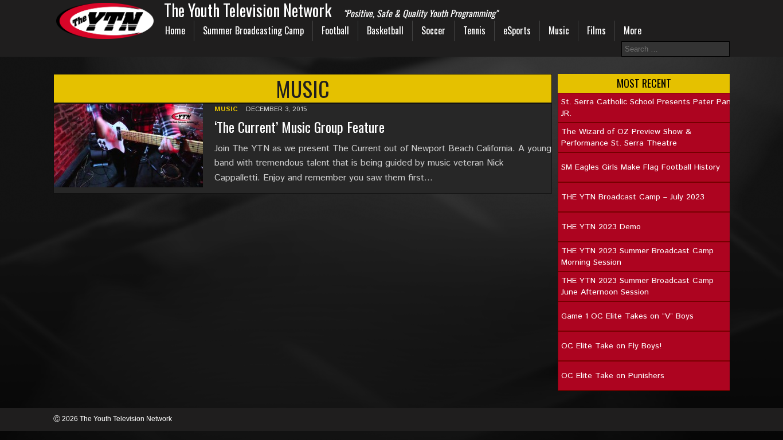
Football (335, 30)
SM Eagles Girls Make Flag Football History (640, 167)
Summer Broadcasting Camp (253, 30)
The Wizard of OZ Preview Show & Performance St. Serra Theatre (626, 137)
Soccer (433, 30)
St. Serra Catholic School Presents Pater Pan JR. (646, 107)
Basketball (385, 30)
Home (175, 30)
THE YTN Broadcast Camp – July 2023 (632, 197)
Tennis (474, 30)
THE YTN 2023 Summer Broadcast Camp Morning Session (637, 256)
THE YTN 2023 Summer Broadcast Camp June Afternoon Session (637, 286)
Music (559, 30)
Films (596, 30)
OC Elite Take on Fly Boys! (611, 346)
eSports (517, 30)
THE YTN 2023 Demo (601, 227)
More (632, 30)
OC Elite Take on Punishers (612, 376)
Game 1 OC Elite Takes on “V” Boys (627, 316)
